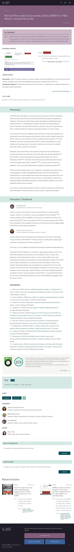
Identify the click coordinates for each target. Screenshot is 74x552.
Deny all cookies (34, 542)
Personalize (55, 542)
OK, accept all (45, 536)
